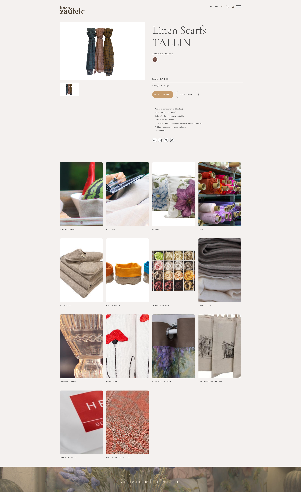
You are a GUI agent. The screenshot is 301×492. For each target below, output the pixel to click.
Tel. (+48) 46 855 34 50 (151, 486)
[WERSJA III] (155, 60)
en (211, 7)
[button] (238, 6)
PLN (216, 7)
